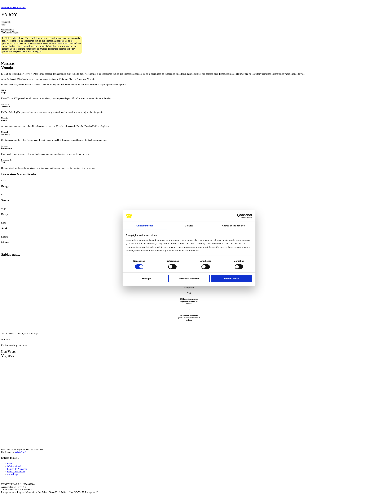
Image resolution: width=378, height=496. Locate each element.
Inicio (9, 463)
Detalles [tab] (189, 225)
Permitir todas (231, 278)
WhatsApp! (20, 452)
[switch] (172, 266)
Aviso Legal (12, 474)
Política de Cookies (16, 471)
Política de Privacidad (17, 469)
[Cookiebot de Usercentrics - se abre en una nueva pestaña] (239, 216)
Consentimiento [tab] (144, 225)
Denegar (146, 278)
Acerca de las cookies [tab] (233, 225)
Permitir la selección (189, 278)
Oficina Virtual (14, 466)
